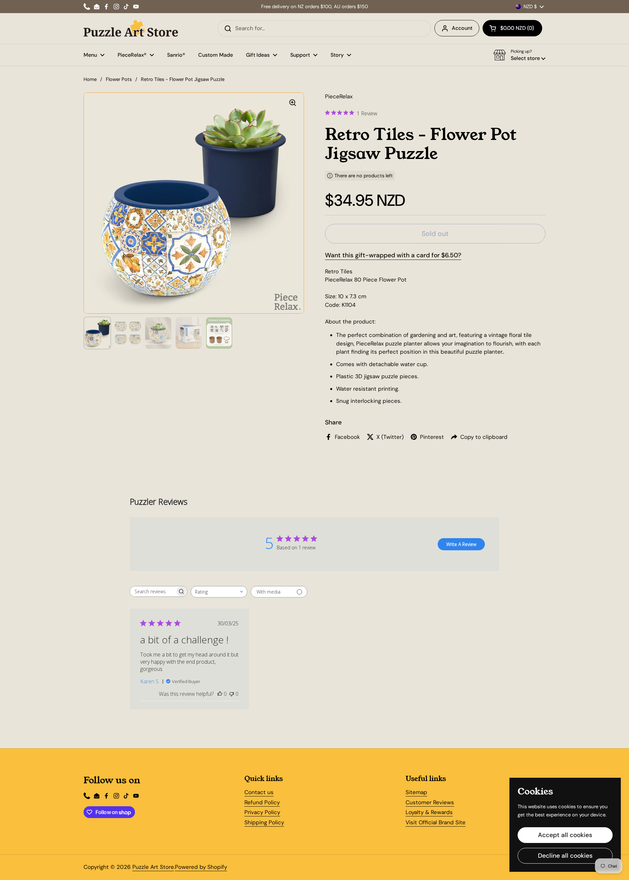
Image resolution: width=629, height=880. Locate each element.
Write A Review (461, 544)
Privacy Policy (262, 812)
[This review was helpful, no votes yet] (220, 693)
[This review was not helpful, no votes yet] (231, 693)
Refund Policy (262, 802)
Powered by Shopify (201, 866)
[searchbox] (152, 591)
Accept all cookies (565, 835)
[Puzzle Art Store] (131, 28)
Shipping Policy (264, 822)
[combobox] (219, 591)
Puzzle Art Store (153, 866)
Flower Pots (119, 79)
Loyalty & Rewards (429, 812)
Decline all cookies (565, 855)
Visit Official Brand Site (436, 822)
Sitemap (416, 792)
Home (90, 79)
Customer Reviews (430, 802)
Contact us (259, 792)
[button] (512, 28)
